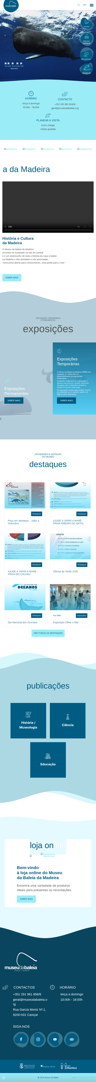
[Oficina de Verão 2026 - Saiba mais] (70, 546)
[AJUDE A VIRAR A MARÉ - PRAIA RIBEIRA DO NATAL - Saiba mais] (70, 495)
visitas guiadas (48, 129)
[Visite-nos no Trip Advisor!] (72, 1039)
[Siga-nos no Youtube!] (55, 1039)
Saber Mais (26, 899)
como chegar (48, 125)
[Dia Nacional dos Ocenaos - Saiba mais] (25, 597)
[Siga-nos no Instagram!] (38, 1039)
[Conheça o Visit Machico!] (69, 1068)
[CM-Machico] (27, 1068)
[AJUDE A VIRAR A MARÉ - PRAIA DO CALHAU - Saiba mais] (25, 546)
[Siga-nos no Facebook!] (21, 1039)
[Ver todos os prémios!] (10, 149)
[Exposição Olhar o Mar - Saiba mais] (70, 597)
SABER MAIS (14, 400)
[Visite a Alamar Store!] (48, 1066)
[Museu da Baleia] (11, 13)
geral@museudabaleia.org (65, 108)
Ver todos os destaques (48, 633)
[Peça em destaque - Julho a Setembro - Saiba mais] (25, 495)
